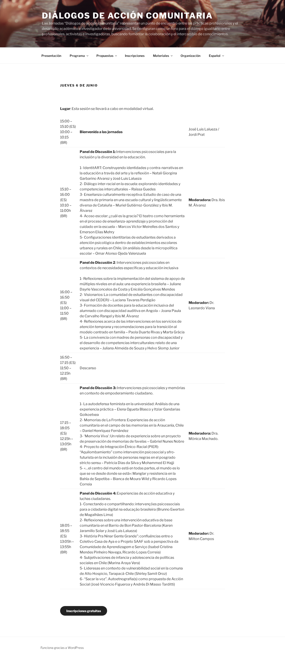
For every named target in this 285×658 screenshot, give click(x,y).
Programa (77, 56)
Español (214, 56)
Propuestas (104, 56)
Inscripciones (135, 56)
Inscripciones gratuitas (83, 611)
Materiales (161, 56)
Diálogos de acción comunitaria (127, 16)
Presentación (51, 56)
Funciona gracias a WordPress (62, 648)
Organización (190, 56)
